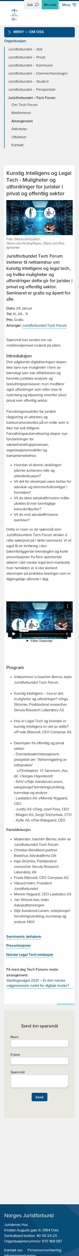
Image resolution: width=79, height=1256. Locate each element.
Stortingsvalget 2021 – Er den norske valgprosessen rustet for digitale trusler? (37, 983)
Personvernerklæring (44, 1250)
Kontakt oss (13, 1250)
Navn (15, 1037)
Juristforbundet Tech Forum (44, 326)
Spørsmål (18, 1072)
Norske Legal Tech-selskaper (29, 954)
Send (39, 1097)
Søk (30, 5)
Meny (66, 5)
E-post (15, 1054)
